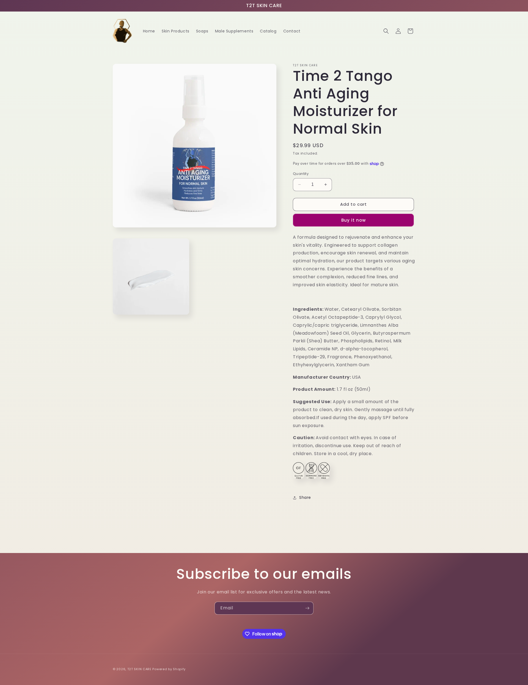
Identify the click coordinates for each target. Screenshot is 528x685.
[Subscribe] (307, 608)
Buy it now (353, 220)
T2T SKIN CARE (139, 669)
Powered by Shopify (169, 669)
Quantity (301, 173)
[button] (386, 31)
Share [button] (305, 497)
